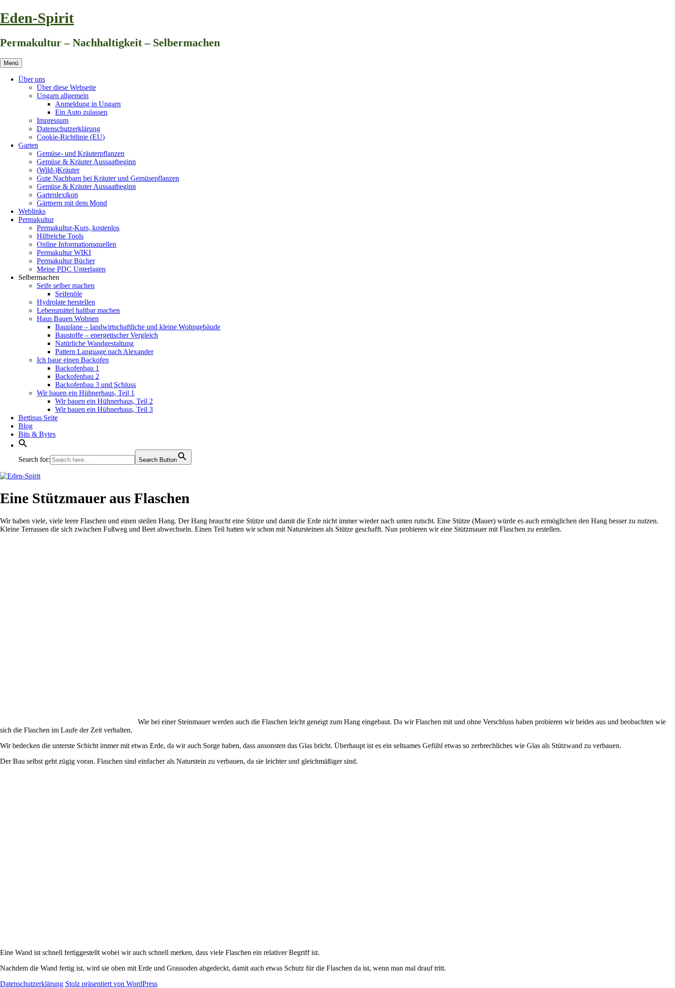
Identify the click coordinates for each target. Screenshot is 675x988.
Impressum (52, 120)
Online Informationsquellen (76, 244)
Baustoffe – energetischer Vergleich (106, 335)
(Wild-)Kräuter (58, 170)
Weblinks (31, 211)
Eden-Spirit (37, 18)
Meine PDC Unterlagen (71, 269)
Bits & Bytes (37, 434)
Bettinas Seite (38, 418)
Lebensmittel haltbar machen (78, 310)
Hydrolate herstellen (66, 302)
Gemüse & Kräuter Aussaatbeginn (86, 162)
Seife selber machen (66, 285)
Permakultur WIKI (64, 252)
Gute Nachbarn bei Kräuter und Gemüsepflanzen (108, 178)
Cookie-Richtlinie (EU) (71, 137)
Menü (11, 63)
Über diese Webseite (66, 87)
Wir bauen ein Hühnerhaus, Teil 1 (86, 393)
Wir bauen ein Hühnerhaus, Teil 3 (104, 409)
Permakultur (36, 219)
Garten (28, 145)
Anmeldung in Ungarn (88, 104)
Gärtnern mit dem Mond (72, 203)
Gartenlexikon (57, 195)
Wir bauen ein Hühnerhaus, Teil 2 (104, 401)
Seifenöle (68, 294)
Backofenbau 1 (77, 368)
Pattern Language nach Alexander (104, 351)
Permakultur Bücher (66, 261)
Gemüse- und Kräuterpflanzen (80, 153)
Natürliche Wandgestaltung (94, 343)
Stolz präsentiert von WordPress (111, 984)
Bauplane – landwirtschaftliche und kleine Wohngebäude (137, 327)
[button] (23, 445)
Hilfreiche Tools (60, 236)
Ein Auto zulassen (81, 112)
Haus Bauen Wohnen (68, 318)
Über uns (31, 79)
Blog (25, 426)
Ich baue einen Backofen (73, 360)
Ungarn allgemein (63, 96)
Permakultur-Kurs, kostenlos (78, 228)
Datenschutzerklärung (68, 129)
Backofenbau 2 (77, 376)
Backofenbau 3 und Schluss (95, 385)
